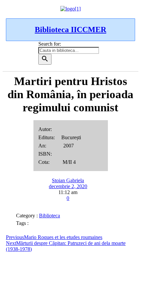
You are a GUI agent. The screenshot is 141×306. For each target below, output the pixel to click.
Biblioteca (49, 215)
